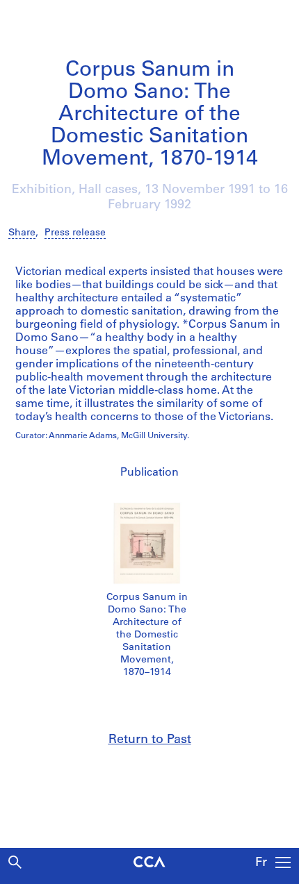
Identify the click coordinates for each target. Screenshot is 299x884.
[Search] (15, 862)
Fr (261, 863)
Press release (75, 233)
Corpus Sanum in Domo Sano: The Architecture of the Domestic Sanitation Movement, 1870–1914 (147, 635)
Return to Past (149, 740)
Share (21, 233)
